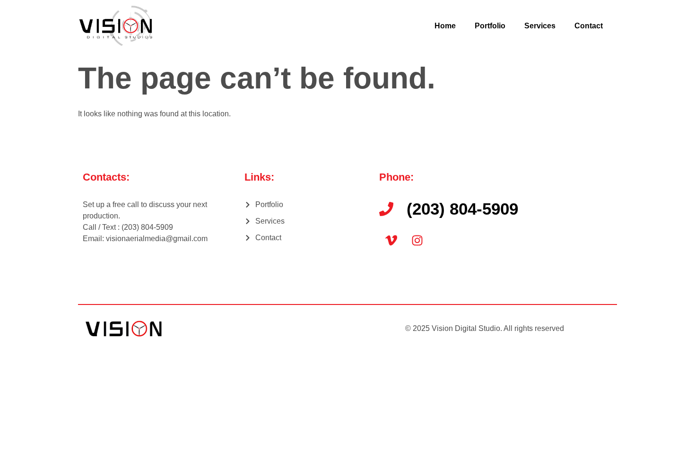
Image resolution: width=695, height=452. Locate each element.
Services (540, 26)
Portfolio (490, 26)
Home (445, 26)
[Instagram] (417, 240)
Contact (588, 26)
